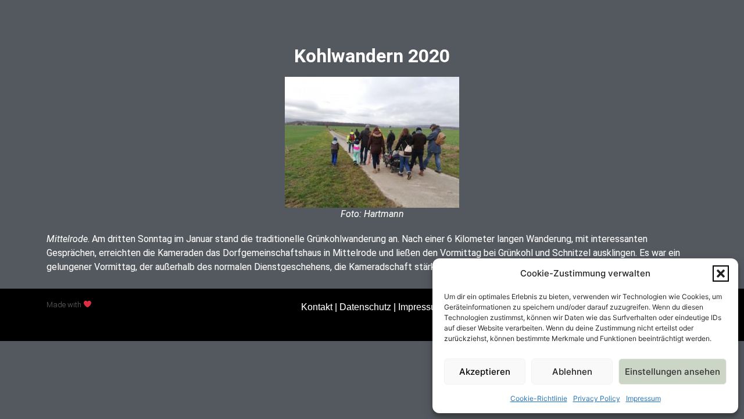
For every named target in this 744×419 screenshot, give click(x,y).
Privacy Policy (596, 398)
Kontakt (316, 307)
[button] (721, 273)
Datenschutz (365, 307)
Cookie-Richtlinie (538, 398)
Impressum (643, 398)
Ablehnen (572, 371)
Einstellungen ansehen (672, 371)
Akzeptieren (484, 371)
